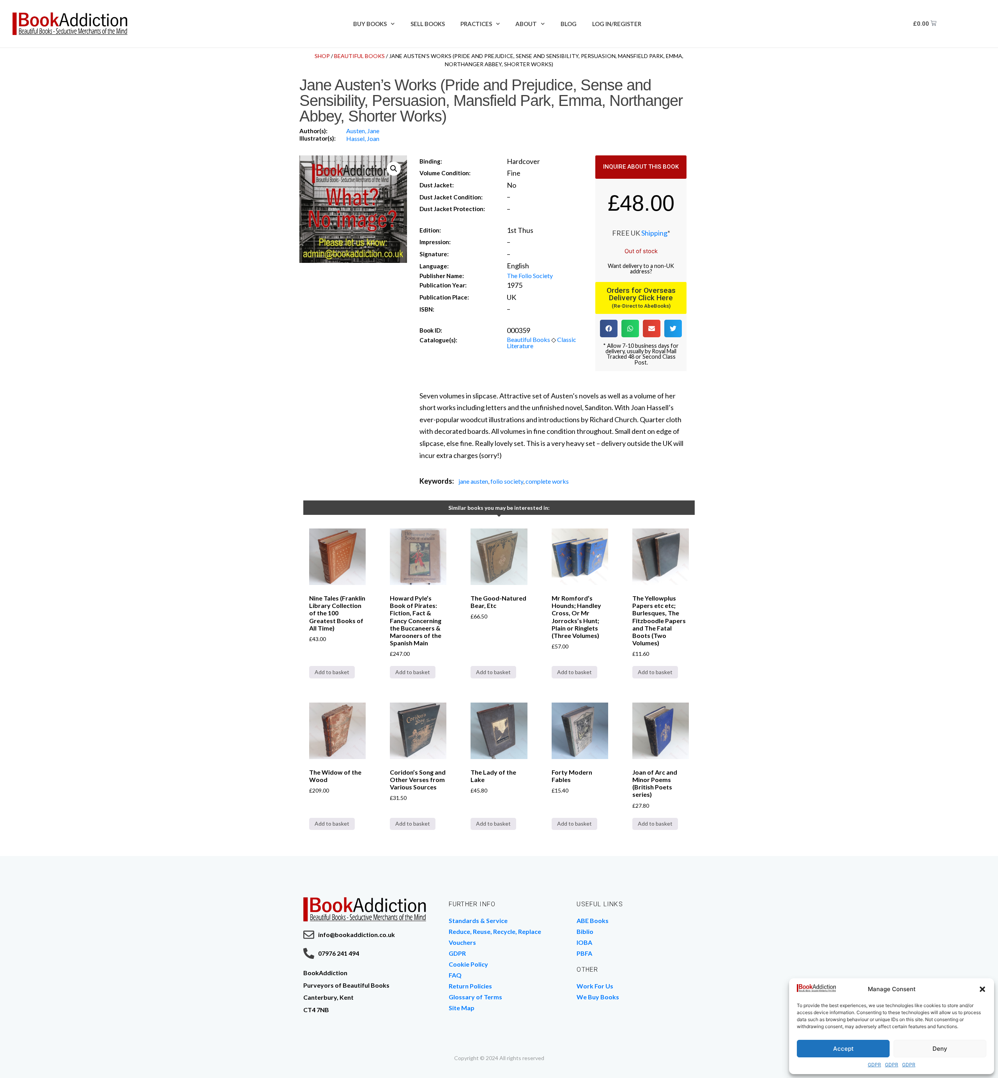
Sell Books (428, 23)
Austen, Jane (362, 130)
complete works (547, 481)
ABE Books (593, 920)
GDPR (874, 1064)
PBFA (584, 953)
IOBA (584, 942)
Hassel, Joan (362, 138)
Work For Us (595, 986)
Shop (322, 56)
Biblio (585, 931)
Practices (476, 23)
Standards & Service (478, 920)
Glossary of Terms (475, 996)
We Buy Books (598, 996)
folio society (506, 481)
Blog (569, 23)
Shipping (654, 233)
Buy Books (370, 23)
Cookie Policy (468, 964)
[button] (982, 989)
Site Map (461, 1007)
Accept (843, 1048)
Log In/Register (616, 23)
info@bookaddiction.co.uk (356, 934)
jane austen (473, 481)
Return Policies (470, 986)
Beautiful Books (359, 56)
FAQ (455, 975)
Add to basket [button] (332, 672)
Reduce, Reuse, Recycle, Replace (495, 931)
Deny (940, 1048)
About (526, 23)
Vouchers (462, 942)
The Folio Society (530, 275)
